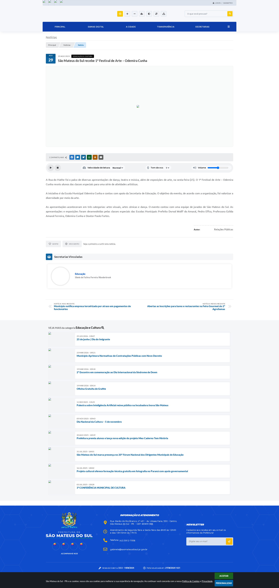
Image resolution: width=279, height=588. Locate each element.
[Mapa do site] (163, 14)
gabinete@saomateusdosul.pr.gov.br (128, 549)
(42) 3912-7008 (127, 540)
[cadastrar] (229, 541)
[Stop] (57, 168)
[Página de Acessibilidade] (120, 14)
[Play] (50, 168)
